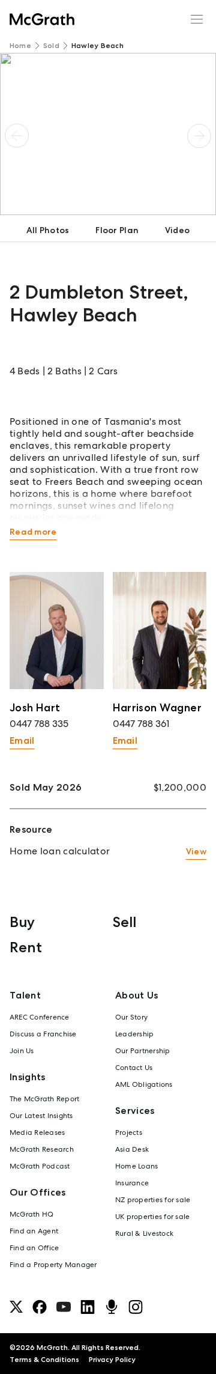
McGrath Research (42, 1149)
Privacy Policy (112, 1359)
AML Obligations (144, 1084)
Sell (124, 922)
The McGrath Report (44, 1099)
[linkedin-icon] (87, 1307)
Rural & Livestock (144, 1233)
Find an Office (34, 1248)
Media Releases (37, 1132)
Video (177, 230)
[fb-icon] (39, 1307)
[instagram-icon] (135, 1307)
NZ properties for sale (152, 1200)
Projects (128, 1132)
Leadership (134, 1034)
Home (20, 45)
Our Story (131, 1017)
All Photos (48, 230)
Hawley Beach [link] (97, 45)
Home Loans (136, 1166)
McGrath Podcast (40, 1166)
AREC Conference (40, 1017)
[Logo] (42, 19)
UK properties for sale (152, 1216)
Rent (26, 947)
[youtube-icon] (63, 1306)
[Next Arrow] (199, 136)
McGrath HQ (31, 1214)
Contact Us (133, 1067)
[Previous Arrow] (17, 136)
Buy (22, 922)
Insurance (132, 1183)
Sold (51, 45)
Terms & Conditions (44, 1359)
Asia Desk (132, 1149)
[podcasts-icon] (111, 1307)
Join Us (22, 1051)
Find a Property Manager (53, 1264)
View (196, 851)
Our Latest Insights (41, 1115)
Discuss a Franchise (43, 1034)
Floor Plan (117, 230)
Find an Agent (34, 1231)
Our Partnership (142, 1051)
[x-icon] (16, 1307)
